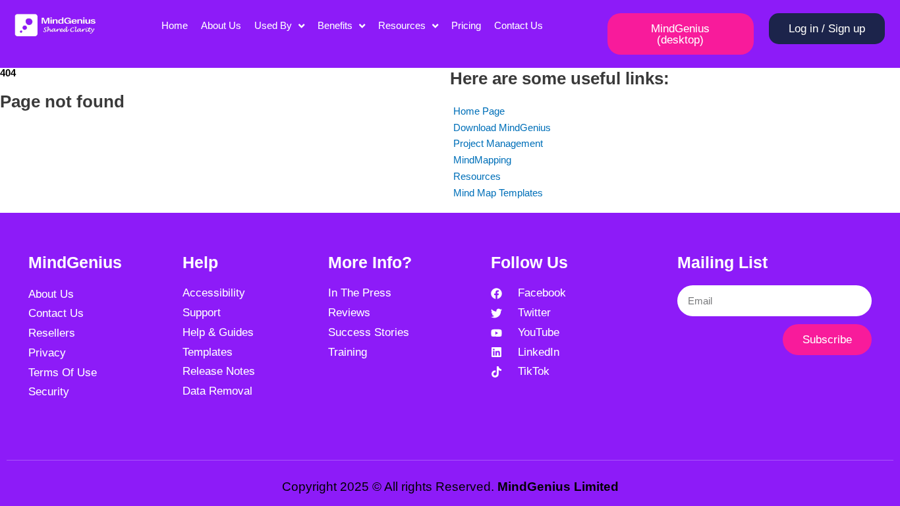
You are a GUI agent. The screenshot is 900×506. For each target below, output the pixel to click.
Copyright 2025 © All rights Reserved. (450, 486)
